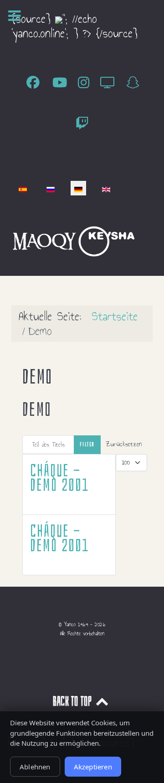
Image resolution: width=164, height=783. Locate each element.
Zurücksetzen (124, 444)
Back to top (73, 701)
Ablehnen (35, 766)
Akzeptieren (93, 766)
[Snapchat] (132, 83)
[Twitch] (82, 124)
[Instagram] (86, 83)
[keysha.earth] (106, 239)
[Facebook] (36, 83)
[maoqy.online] (44, 239)
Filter (87, 444)
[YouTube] (62, 83)
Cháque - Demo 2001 (59, 477)
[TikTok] (110, 83)
